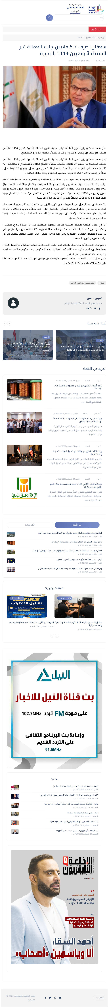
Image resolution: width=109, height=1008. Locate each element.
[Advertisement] (58, 138)
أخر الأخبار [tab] (77, 525)
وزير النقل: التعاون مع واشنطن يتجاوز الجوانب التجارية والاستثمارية (77, 452)
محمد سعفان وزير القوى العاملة (82, 283)
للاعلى (101, 997)
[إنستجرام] (90, 308)
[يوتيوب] (88, 308)
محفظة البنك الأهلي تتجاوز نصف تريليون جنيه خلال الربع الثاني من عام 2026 (76, 485)
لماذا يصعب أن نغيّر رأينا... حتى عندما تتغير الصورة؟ (77, 831)
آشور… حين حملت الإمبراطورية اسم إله (82, 813)
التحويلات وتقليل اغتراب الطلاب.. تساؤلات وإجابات (31, 622)
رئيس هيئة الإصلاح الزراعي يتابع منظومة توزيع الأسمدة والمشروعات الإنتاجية (82, 348)
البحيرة (101, 283)
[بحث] (49, 17)
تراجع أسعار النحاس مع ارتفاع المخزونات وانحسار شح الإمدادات (78, 387)
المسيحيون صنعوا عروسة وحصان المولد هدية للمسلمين (75, 786)
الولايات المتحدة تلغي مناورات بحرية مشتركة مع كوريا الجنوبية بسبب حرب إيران (70, 533)
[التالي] (9, 324)
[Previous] (52, 636)
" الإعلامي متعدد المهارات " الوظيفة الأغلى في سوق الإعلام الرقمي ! (69, 795)
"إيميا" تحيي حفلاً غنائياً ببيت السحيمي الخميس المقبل (79, 560)
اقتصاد (79, 37)
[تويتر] (95, 308)
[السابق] (5, 324)
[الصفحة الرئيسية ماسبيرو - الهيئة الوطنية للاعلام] (82, 9)
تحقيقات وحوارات (17, 598)
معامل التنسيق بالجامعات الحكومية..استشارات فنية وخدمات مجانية (78, 623)
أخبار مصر (45, 355)
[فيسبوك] (99, 308)
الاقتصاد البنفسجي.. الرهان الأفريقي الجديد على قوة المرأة (74, 822)
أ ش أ (98, 380)
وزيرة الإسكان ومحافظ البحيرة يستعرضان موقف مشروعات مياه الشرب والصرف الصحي (28, 346)
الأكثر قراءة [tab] (30, 525)
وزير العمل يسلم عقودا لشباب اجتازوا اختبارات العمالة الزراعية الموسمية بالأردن (77, 420)
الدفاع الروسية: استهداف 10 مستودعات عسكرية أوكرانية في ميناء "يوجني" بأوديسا (67, 551)
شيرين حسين (100, 60)
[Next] (57, 636)
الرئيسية (101, 37)
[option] (28, 345)
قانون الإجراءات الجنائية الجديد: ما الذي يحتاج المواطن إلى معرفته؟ (71, 804)
